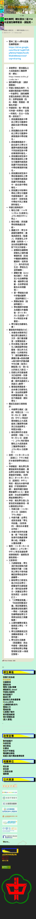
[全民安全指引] (9, 786)
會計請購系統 (9, 717)
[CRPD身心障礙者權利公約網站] (9, 792)
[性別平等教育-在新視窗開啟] (9, 797)
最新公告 (10, 30)
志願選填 (7, 682)
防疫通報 (7, 679)
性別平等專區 (9, 751)
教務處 (5, 30)
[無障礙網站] (6, 867)
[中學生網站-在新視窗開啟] (9, 829)
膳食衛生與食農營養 (11, 699)
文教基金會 (8, 771)
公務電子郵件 (9, 712)
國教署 (6, 774)
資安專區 (7, 746)
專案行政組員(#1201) (23, 30)
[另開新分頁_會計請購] (2, 27)
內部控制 (7, 743)
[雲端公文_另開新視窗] (2, 10)
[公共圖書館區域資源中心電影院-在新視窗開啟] (9, 810)
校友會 (6, 766)
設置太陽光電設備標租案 (13, 756)
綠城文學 (7, 697)
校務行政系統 (9, 677)
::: (3, 667)
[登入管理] (7, 719)
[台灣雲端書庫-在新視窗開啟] (9, 803)
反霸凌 (6, 748)
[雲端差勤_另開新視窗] (2, 15)
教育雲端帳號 (9, 714)
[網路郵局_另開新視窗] (2, 6)
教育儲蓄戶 (8, 694)
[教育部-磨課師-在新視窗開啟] (9, 822)
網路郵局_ (10, 689)
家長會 (6, 769)
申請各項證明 (9, 692)
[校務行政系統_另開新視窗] (2, 2)
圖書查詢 (7, 684)
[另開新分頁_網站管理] (2, 23)
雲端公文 (7, 707)
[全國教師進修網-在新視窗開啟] (9, 836)
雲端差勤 (7, 709)
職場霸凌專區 (9, 753)
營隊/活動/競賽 (9, 687)
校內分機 (5, 860)
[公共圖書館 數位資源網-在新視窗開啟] (9, 816)
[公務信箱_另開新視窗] (2, 19)
